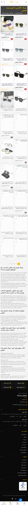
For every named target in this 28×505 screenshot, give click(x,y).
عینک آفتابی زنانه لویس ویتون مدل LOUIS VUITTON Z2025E (7, 257)
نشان (20, 416)
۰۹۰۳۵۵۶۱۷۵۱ (15, 425)
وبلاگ (25, 437)
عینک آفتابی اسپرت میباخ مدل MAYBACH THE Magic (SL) (7, 110)
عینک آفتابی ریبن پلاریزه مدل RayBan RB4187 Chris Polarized (7, 60)
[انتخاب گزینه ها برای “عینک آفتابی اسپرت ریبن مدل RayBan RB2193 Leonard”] (16, 43)
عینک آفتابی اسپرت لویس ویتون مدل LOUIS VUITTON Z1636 (7, 234)
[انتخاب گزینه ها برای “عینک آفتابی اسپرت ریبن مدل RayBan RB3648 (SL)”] (2, 191)
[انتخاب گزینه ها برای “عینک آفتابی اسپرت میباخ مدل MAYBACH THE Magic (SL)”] (2, 93)
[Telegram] (12, 499)
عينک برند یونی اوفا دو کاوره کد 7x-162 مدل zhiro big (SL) (7, 158)
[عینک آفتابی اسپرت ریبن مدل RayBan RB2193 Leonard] (20, 49)
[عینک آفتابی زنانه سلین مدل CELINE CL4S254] (20, 246)
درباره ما (24, 439)
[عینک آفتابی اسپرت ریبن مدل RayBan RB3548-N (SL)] (20, 24)
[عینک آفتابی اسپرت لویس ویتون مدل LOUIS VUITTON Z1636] (7, 223)
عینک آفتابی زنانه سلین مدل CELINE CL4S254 (21, 256)
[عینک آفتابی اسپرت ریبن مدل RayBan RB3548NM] (7, 74)
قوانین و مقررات (23, 450)
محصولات (25, 457)
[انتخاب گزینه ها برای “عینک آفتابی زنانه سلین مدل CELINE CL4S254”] (16, 239)
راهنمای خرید (23, 447)
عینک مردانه (23, 462)
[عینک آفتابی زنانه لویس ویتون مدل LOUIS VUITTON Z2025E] (7, 246)
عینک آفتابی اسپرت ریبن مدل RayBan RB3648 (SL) (7, 207)
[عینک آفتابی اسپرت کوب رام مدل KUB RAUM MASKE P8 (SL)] (20, 147)
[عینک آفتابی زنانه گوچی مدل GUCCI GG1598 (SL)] (20, 99)
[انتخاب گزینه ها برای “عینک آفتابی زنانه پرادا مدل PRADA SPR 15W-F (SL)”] (16, 191)
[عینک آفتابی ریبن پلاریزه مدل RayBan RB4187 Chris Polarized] (7, 49)
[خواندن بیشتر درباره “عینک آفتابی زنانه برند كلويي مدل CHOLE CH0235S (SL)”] (16, 116)
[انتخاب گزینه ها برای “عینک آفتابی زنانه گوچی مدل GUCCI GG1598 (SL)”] (16, 93)
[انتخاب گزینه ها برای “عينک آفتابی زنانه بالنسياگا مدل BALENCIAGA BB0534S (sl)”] (2, 18)
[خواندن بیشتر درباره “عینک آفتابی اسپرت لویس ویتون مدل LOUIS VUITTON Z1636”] (2, 216)
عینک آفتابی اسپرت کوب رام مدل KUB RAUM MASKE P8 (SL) (21, 158)
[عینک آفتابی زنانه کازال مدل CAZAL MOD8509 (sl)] (20, 74)
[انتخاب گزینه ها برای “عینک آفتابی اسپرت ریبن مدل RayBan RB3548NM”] (2, 68)
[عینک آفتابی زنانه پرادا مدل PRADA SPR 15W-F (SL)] (20, 198)
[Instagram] (15, 499)
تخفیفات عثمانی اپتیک (21, 473)
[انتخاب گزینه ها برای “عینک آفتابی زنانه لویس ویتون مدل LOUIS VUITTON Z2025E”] (2, 239)
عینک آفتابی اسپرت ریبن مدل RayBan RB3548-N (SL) (21, 35)
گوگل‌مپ (24, 416)
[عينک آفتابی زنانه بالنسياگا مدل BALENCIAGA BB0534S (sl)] (7, 24)
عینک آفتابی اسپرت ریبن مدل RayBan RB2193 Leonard (21, 60)
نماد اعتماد (25, 480)
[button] (20, 500)
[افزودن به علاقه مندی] (16, 20)
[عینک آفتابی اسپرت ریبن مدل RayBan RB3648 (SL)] (7, 198)
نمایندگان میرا (23, 452)
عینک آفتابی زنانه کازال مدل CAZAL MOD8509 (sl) (22, 85)
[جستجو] (4, 2)
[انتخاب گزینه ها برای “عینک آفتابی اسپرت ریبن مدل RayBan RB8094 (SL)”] (16, 166)
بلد (17, 416)
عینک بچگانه (23, 465)
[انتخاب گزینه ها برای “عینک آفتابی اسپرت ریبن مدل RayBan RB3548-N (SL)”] (16, 18)
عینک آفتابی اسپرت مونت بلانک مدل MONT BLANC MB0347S (21, 234)
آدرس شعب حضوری (22, 409)
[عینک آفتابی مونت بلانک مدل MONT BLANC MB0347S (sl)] (7, 122)
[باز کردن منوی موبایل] (26, 2)
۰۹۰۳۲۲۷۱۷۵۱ (12, 416)
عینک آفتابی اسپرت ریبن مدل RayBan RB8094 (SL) (21, 182)
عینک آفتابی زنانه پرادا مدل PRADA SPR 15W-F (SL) (21, 207)
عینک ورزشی (23, 467)
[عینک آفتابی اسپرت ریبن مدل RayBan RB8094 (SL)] (20, 173)
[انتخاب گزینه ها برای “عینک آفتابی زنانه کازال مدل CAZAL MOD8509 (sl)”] (16, 68)
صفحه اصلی (23, 434)
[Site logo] (14, 2)
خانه (25, 13)
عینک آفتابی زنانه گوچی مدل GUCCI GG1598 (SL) (21, 109)
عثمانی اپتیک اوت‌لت (22, 475)
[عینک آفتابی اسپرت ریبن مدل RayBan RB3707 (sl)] (7, 173)
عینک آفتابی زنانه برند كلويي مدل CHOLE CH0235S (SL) (22, 133)
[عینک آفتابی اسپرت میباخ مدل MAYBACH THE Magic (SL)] (7, 99)
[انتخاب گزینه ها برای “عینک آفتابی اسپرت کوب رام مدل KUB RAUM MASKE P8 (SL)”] (16, 141)
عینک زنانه (24, 460)
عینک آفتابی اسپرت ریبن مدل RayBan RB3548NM (7, 84)
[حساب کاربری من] (1, 2)
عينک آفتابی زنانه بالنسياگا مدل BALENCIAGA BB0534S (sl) (7, 35)
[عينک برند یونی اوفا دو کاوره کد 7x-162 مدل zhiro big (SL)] (7, 147)
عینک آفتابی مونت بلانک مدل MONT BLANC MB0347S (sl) (7, 133)
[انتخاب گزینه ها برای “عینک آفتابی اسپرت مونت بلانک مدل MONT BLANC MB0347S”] (16, 216)
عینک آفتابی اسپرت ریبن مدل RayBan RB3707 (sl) (7, 182)
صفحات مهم (24, 431)
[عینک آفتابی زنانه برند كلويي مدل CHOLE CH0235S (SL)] (20, 122)
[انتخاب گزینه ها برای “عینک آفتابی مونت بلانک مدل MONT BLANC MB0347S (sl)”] (2, 116)
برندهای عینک (23, 470)
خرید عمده (24, 444)
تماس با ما (24, 442)
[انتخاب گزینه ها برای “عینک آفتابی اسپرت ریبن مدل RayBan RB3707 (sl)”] (2, 166)
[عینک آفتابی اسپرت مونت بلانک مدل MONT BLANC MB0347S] (20, 223)
